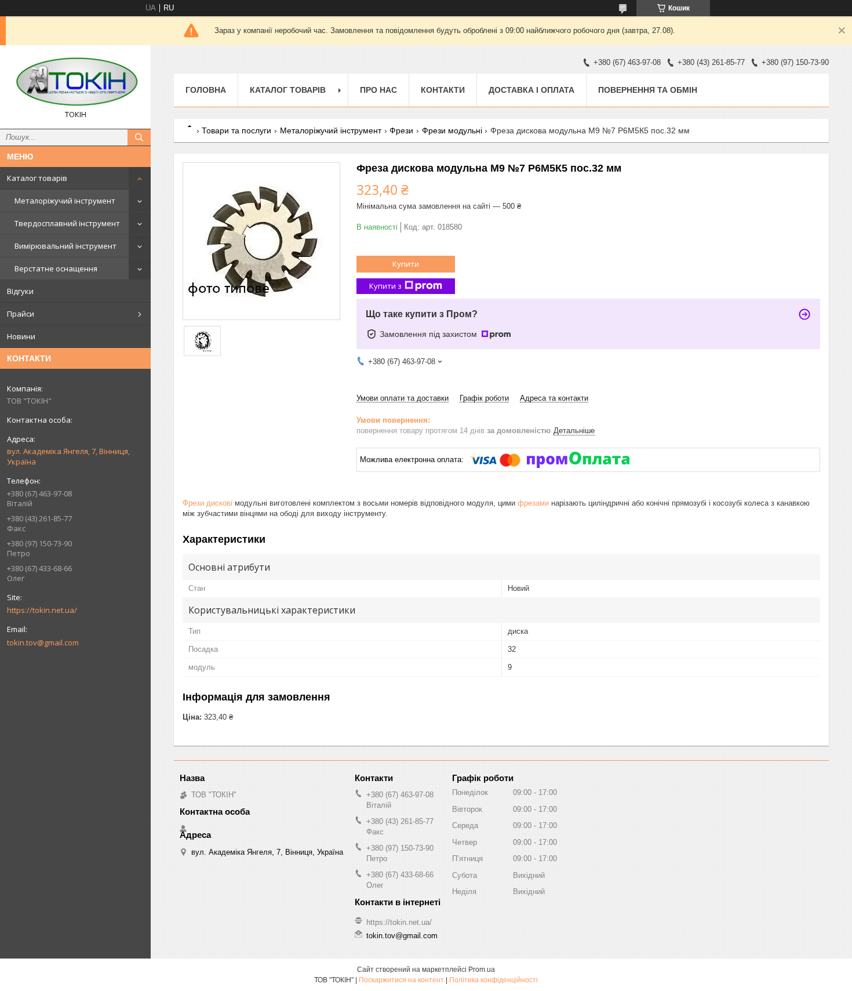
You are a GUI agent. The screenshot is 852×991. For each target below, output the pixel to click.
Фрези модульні (452, 130)
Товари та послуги (236, 130)
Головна (205, 90)
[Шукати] (139, 137)
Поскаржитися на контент (401, 980)
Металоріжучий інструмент (64, 200)
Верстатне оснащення (55, 268)
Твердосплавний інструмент (67, 223)
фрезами (533, 503)
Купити (405, 264)
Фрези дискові (207, 503)
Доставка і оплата (531, 90)
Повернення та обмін (647, 90)
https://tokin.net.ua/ (42, 610)
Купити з (385, 286)
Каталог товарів (37, 178)
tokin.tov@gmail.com (43, 642)
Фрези (401, 130)
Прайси (20, 313)
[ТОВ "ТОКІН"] (75, 82)
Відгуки (20, 291)
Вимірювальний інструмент (65, 246)
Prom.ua (481, 969)
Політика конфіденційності (493, 980)
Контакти (443, 90)
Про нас (378, 90)
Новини (21, 336)
